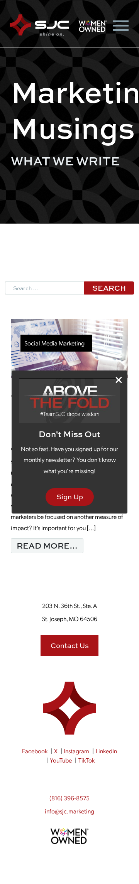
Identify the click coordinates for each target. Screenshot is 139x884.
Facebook (34, 751)
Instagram (76, 751)
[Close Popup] (118, 379)
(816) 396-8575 (69, 798)
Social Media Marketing (54, 343)
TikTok (86, 760)
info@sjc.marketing (69, 811)
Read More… (50, 545)
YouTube (61, 760)
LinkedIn (106, 751)
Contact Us (70, 645)
